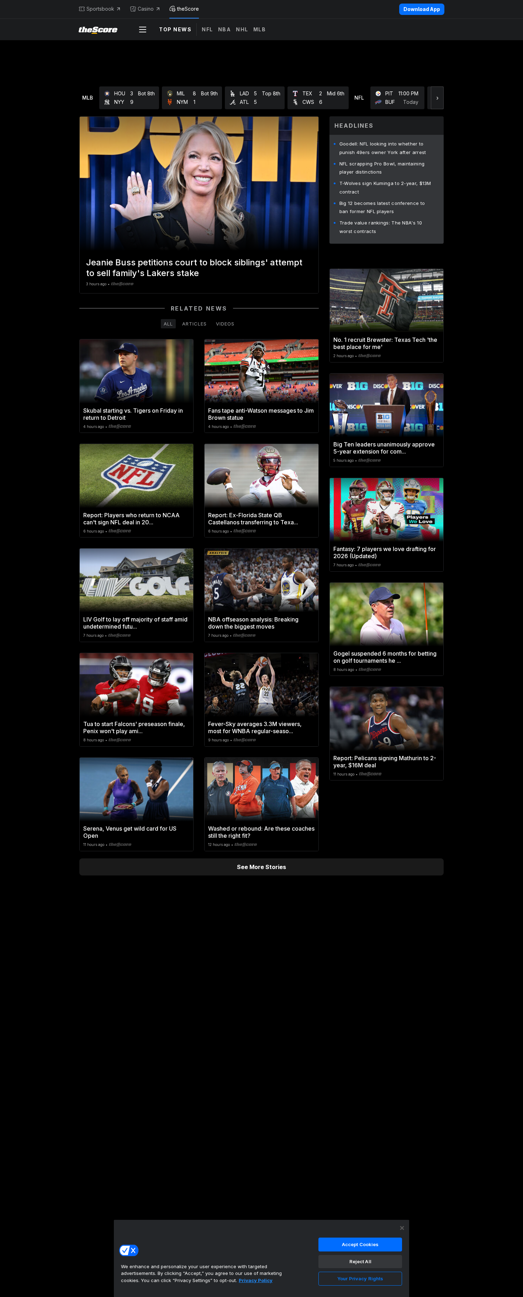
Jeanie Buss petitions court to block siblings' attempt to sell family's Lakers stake (194, 267)
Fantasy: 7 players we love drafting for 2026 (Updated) (384, 552)
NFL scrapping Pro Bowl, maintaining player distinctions (382, 168)
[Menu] (142, 29)
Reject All (360, 1261)
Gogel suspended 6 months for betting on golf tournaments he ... (385, 657)
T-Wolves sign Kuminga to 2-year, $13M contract (385, 187)
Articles (194, 324)
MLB (259, 29)
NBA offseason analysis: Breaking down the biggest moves (253, 623)
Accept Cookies (360, 1244)
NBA (224, 29)
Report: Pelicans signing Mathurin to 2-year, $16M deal (384, 762)
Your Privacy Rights (360, 1278)
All (168, 324)
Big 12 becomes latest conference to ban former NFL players (382, 207)
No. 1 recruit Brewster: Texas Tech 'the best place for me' (385, 343)
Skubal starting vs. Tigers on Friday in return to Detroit (133, 414)
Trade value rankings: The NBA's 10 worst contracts (380, 227)
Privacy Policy (256, 1280)
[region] (261, 1258)
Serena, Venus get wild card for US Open (129, 832)
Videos (225, 324)
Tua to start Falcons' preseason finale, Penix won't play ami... (134, 727)
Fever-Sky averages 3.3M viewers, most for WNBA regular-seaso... (255, 727)
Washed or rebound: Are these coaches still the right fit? (261, 832)
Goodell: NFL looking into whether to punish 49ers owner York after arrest (382, 148)
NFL (207, 29)
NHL (242, 29)
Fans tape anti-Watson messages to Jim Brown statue (261, 414)
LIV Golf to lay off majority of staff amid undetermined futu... (135, 623)
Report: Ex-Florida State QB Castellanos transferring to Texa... (253, 519)
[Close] (402, 1228)
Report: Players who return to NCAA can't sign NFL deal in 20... (131, 519)
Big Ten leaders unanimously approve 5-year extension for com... (384, 448)
